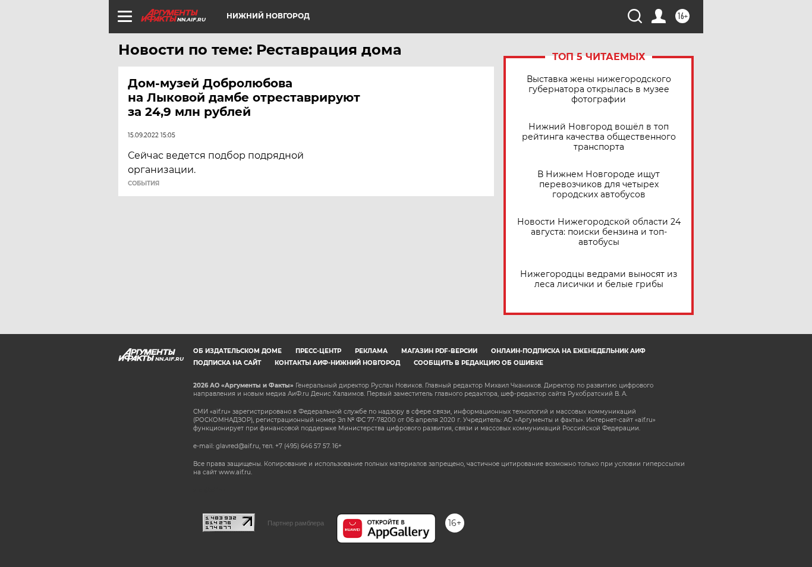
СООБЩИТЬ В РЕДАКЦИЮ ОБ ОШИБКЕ (478, 363)
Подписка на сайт (227, 363)
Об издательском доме (237, 351)
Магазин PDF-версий (439, 351)
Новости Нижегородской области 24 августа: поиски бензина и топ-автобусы (599, 232)
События (143, 184)
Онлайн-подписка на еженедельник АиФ (568, 351)
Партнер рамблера (295, 523)
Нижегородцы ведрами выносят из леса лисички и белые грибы (598, 279)
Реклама (371, 351)
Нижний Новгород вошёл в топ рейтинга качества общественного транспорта (599, 137)
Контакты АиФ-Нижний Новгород (337, 363)
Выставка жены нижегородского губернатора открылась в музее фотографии (599, 89)
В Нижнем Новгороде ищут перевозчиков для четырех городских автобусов (598, 184)
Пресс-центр (318, 351)
